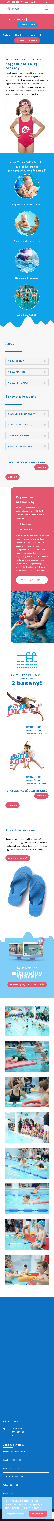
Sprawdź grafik (27, 25)
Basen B (12, 478)
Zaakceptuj (38, 1513)
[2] (27, 1250)
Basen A (41, 468)
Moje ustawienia (15, 1513)
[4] (27, 1179)
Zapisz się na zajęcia (32, 581)
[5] (27, 1143)
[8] (27, 1037)
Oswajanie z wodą (27, 242)
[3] (27, 1214)
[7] (27, 1072)
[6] (27, 1108)
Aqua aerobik (27, 316)
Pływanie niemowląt (27, 205)
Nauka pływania (27, 279)
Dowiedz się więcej (27, 41)
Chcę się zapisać (17, 859)
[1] (27, 1285)
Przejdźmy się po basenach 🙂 (27, 985)
